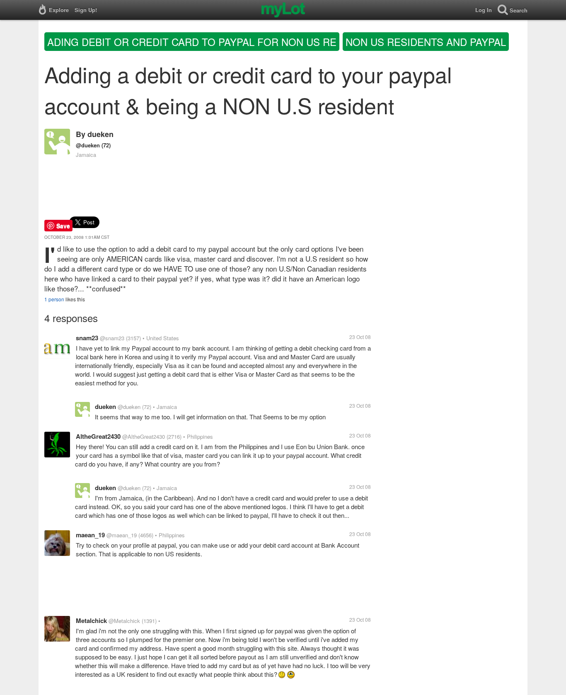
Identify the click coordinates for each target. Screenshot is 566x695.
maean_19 (90, 534)
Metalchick (91, 620)
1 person (54, 299)
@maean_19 (121, 535)
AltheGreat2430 (98, 436)
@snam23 (112, 338)
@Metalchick (124, 621)
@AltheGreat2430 (143, 436)
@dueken (88, 145)
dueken (100, 134)
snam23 (87, 337)
